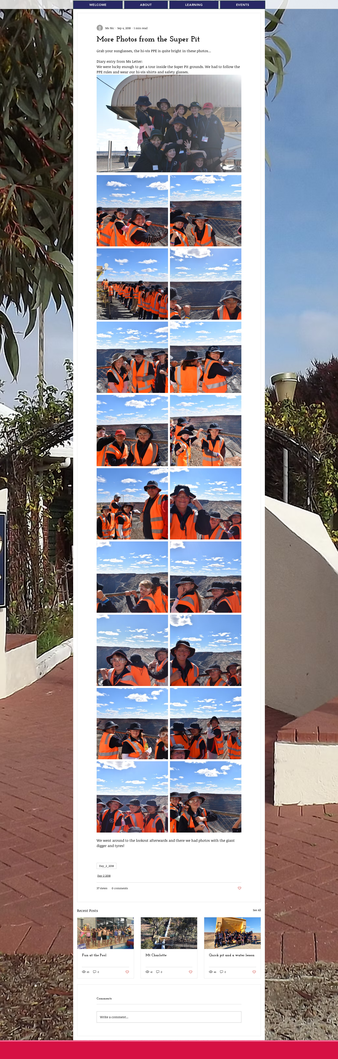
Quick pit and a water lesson (231, 955)
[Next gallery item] (237, 123)
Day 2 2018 (104, 875)
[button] (146, 5)
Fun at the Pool (94, 955)
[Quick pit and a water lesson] (232, 933)
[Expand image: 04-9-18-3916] (132, 210)
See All (257, 910)
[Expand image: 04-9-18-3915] (169, 123)
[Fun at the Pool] (105, 933)
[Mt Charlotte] (169, 933)
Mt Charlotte (156, 955)
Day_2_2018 (106, 866)
